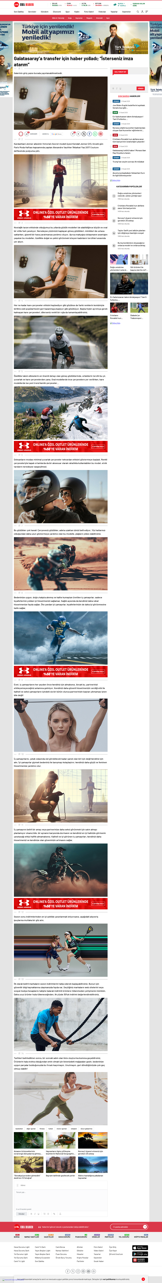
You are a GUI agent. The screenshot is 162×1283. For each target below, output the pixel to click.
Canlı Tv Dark (40, 1247)
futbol (50, 1129)
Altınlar (80, 1247)
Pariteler (109, 1236)
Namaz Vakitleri (31, 1236)
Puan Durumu (81, 1236)
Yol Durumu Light (21, 1254)
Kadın (76, 11)
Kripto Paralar (141, 1236)
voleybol (74, 1129)
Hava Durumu (64, 1236)
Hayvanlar (79, 18)
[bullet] (48, 1213)
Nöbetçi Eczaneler (42, 1258)
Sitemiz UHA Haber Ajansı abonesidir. (14, 1279)
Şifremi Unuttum (116, 1254)
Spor (68, 11)
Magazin (89, 18)
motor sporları (62, 1129)
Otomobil (99, 18)
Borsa (16, 1236)
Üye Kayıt (113, 1250)
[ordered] (44, 1213)
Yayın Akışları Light (42, 1250)
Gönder (22, 1214)
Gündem (44, 11)
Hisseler (96, 1236)
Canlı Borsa (60, 1247)
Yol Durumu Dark (21, 1258)
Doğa (70, 18)
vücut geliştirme (86, 1129)
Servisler (32, 11)
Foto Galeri (89, 11)
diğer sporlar (31, 1129)
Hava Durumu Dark (21, 1250)
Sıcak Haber (99, 1261)
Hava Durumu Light (22, 1247)
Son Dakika (19, 11)
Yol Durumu (124, 1236)
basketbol (19, 1129)
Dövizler (80, 1250)
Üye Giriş (112, 1247)
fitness (42, 1129)
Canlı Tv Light (19, 1261)
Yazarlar (114, 11)
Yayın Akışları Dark (42, 1254)
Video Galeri (99, 1250)
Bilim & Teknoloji (58, 18)
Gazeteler (126, 11)
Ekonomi (57, 11)
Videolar (102, 11)
